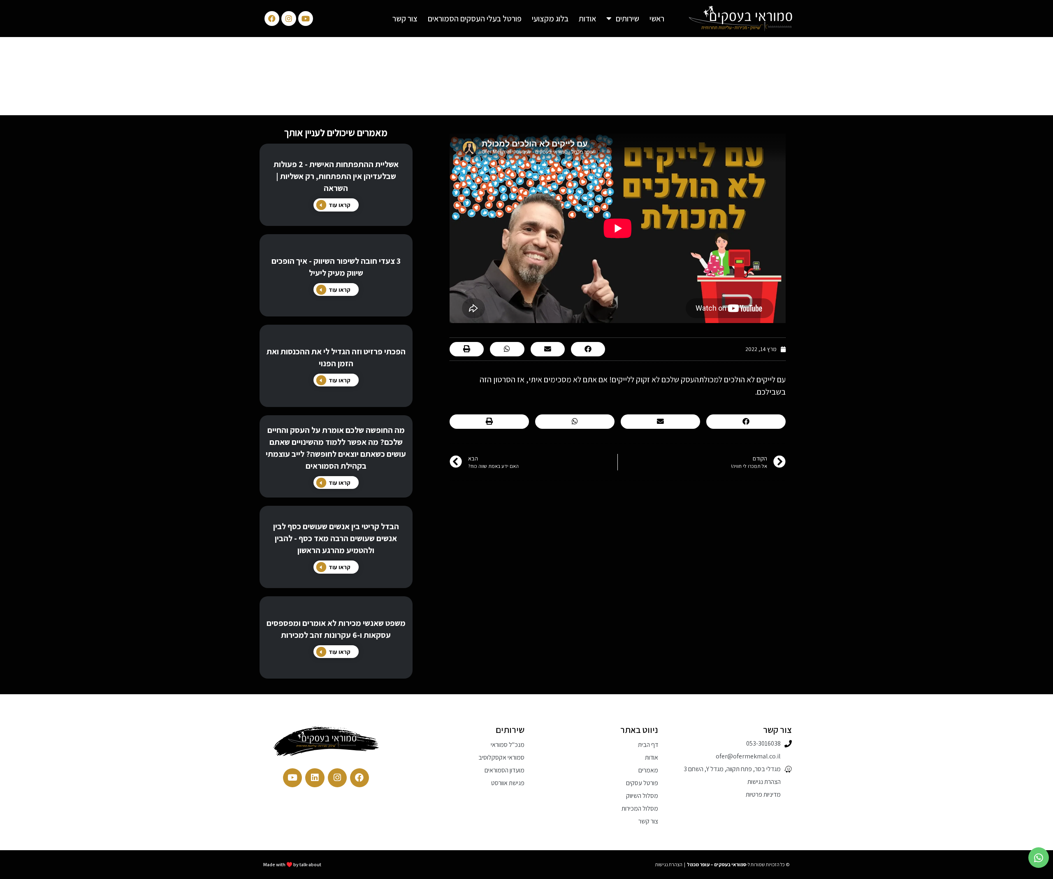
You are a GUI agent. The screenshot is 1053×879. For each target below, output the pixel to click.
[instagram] (337, 777)
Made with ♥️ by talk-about (292, 864)
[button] (534, 349)
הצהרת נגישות (668, 864)
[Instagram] (288, 18)
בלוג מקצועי (550, 18)
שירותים (627, 18)
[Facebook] (271, 18)
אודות (587, 18)
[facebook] (359, 777)
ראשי (656, 18)
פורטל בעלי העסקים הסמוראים (475, 18)
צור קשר (404, 18)
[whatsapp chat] (1038, 857)
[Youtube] (305, 18)
